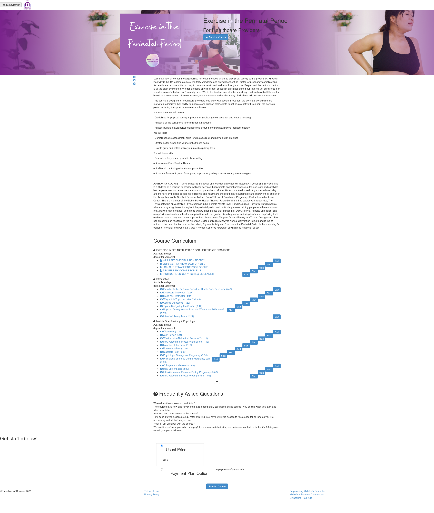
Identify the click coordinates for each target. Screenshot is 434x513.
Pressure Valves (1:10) (175, 348)
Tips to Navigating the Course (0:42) (182, 306)
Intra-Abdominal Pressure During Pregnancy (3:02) (190, 372)
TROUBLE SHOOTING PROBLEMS (182, 270)
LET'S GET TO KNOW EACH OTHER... (184, 263)
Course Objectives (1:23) (176, 302)
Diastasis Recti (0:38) (174, 351)
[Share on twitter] (134, 80)
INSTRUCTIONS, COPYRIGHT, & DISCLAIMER (188, 273)
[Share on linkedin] (134, 83)
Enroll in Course (217, 486)
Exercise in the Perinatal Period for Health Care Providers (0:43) (197, 289)
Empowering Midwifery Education (307, 491)
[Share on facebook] (134, 76)
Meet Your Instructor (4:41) (177, 295)
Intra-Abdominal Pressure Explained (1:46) (186, 341)
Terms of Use (151, 491)
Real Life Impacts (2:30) (176, 368)
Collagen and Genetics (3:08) (179, 365)
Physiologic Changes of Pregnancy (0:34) (185, 355)
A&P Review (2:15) (173, 334)
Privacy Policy (151, 494)
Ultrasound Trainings (301, 497)
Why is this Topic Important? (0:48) (182, 299)
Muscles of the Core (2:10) (177, 345)
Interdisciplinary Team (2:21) (178, 316)
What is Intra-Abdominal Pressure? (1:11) (185, 338)
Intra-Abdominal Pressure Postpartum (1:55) (187, 375)
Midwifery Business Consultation (307, 494)
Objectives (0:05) (172, 331)
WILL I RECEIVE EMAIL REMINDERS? (184, 260)
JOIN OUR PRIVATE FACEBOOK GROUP (185, 267)
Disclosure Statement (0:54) (178, 292)
